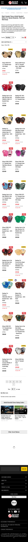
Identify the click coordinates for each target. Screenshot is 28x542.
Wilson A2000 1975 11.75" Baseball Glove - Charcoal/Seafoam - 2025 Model (20, 197)
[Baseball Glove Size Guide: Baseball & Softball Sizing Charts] (7, 410)
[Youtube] (15, 512)
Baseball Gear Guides (7, 413)
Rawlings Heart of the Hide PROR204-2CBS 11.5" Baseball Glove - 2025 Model (7, 197)
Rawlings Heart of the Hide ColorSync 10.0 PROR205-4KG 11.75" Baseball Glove (20, 230)
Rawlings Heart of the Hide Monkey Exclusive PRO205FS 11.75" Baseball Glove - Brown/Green (20, 329)
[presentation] (2, 411)
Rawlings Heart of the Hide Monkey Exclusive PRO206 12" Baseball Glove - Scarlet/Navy (7, 362)
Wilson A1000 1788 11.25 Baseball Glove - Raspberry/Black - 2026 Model (20, 164)
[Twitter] (12, 512)
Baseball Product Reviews (19, 413)
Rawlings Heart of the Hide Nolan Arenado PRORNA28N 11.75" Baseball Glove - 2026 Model (20, 132)
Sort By (3, 37)
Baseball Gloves (20, 12)
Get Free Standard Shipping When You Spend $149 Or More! (11, 8)
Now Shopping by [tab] (6, 42)
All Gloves (13, 12)
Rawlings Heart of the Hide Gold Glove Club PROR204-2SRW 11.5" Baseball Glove (7, 98)
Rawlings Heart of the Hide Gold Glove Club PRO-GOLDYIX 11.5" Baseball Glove (7, 263)
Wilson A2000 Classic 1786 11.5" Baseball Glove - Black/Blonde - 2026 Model (20, 65)
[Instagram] (19, 512)
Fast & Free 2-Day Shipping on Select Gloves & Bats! (17, 8)
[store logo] (13, 2)
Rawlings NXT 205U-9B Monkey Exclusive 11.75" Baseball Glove (20, 97)
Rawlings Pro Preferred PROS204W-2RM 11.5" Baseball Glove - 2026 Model (7, 296)
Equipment (7, 12)
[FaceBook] (9, 512)
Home (2, 12)
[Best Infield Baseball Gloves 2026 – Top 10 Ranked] (20, 410)
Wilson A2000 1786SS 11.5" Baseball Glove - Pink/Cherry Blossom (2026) (7, 164)
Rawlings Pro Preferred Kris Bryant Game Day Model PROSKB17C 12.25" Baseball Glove (20, 263)
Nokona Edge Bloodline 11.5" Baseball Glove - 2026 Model (20, 296)
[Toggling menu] (2, 2)
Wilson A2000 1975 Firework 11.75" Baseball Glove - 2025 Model (7, 230)
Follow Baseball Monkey (14, 509)
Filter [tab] (23, 37)
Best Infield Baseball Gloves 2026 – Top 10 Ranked (20, 417)
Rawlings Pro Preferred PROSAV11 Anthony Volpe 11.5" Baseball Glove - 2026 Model (7, 132)
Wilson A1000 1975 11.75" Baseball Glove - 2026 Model (7, 328)
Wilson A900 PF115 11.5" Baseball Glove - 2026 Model (7, 64)
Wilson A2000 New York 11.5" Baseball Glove (19, 361)
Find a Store (14, 497)
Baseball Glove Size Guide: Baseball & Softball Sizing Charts (6, 417)
